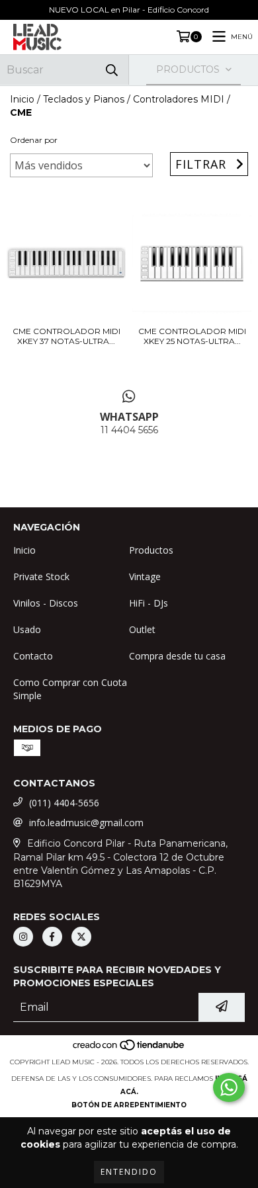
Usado (27, 629)
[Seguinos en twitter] (81, 937)
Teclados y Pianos (83, 99)
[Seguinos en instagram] (23, 937)
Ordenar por (34, 140)
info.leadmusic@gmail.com (86, 822)
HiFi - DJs (148, 603)
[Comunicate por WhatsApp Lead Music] (229, 1087)
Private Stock (41, 576)
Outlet (142, 629)
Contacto (33, 656)
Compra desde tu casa (177, 656)
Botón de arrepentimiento (129, 1105)
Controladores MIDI (178, 99)
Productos (151, 550)
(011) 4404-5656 (64, 802)
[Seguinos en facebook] (52, 937)
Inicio (22, 99)
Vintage (145, 576)
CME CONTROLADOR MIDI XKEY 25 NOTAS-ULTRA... (192, 336)
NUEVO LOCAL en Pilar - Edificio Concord (129, 10)
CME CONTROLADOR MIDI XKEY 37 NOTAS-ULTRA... (66, 336)
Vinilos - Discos (45, 603)
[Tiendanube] (129, 1048)
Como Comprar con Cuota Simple (70, 689)
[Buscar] (111, 70)
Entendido (129, 1171)
